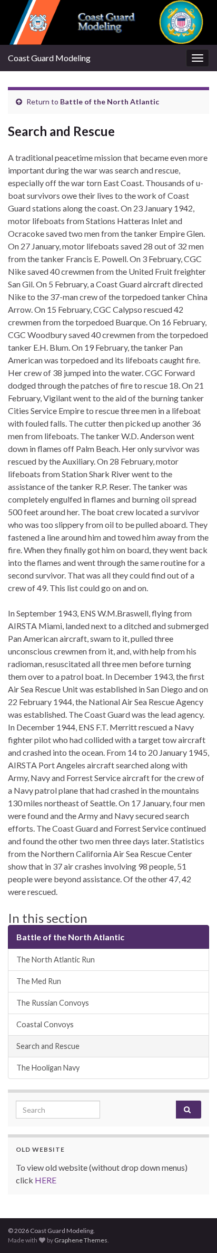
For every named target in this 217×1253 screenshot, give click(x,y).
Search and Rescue (48, 1046)
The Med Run (38, 981)
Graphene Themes (80, 1240)
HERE (45, 1180)
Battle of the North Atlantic (109, 101)
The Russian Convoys (52, 1002)
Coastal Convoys (45, 1024)
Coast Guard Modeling (49, 58)
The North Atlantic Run (55, 959)
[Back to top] (193, 1229)
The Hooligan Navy (48, 1067)
